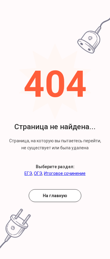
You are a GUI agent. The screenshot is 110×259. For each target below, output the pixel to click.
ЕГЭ (28, 173)
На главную (55, 195)
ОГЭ (38, 173)
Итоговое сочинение (65, 173)
